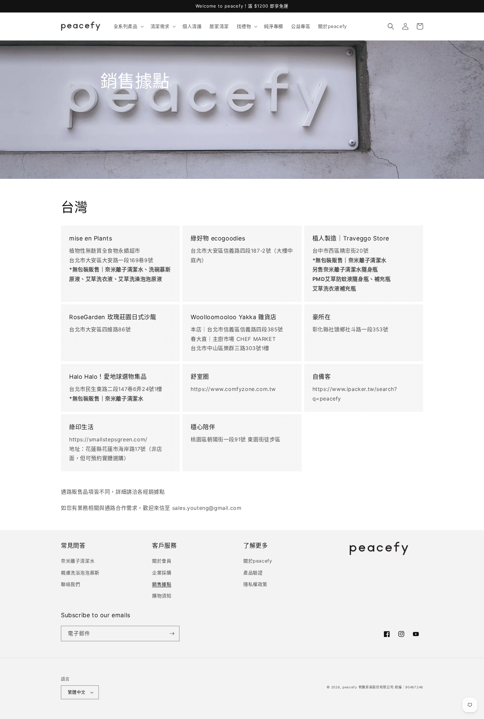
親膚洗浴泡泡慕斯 (80, 572)
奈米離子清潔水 (77, 561)
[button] (128, 26)
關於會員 (161, 561)
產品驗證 (252, 572)
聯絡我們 (70, 584)
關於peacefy (257, 561)
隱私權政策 (255, 584)
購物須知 (161, 595)
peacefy (349, 687)
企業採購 (161, 572)
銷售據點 (161, 584)
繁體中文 (77, 692)
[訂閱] (172, 633)
